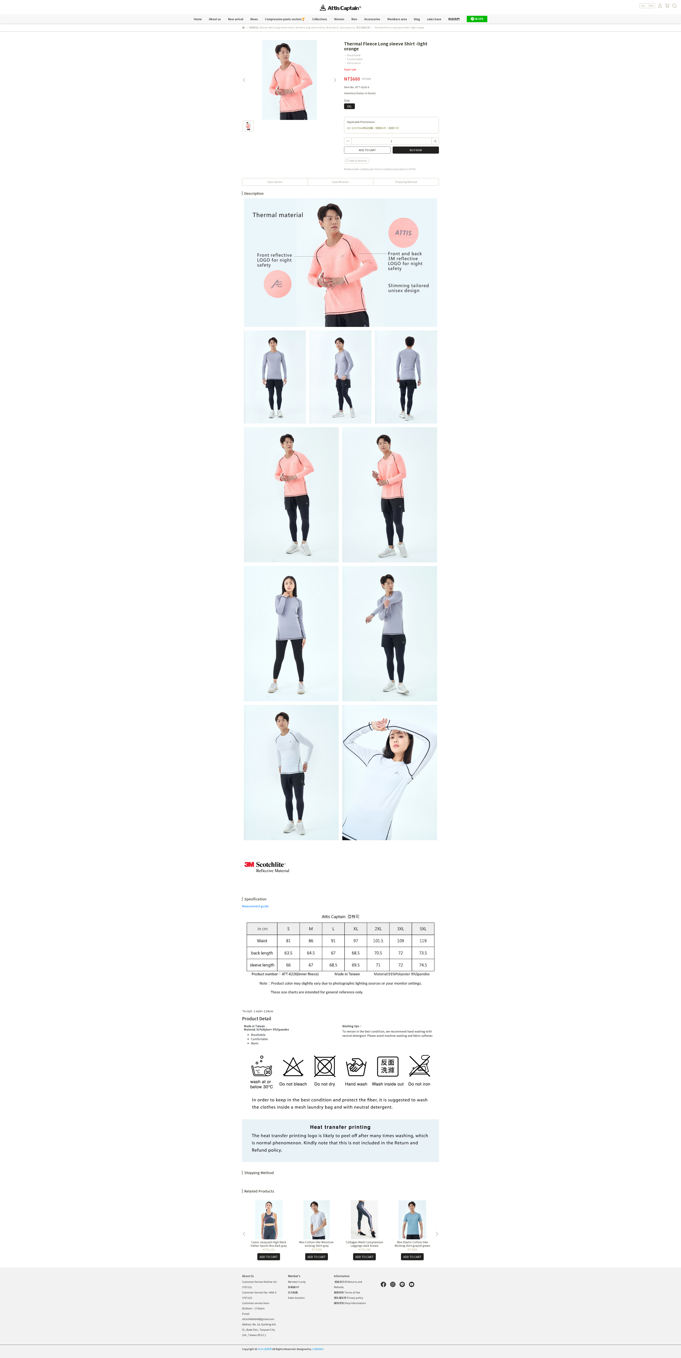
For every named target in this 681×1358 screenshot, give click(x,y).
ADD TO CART (367, 150)
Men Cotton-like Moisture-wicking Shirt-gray (316, 1243)
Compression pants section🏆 (285, 19)
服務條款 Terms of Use (347, 1292)
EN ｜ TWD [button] (647, 5)
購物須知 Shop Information (350, 1303)
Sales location (296, 1297)
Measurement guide (255, 906)
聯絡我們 (454, 19)
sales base (434, 19)
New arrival (235, 19)
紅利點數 (293, 1292)
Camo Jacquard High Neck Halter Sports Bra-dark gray (269, 1243)
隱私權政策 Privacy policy (348, 1297)
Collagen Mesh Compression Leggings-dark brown (364, 1243)
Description (274, 182)
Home (198, 19)
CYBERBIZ (317, 1349)
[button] (335, 80)
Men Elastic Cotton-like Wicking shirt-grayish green (412, 1243)
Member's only (297, 1282)
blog (417, 19)
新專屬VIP (293, 1287)
